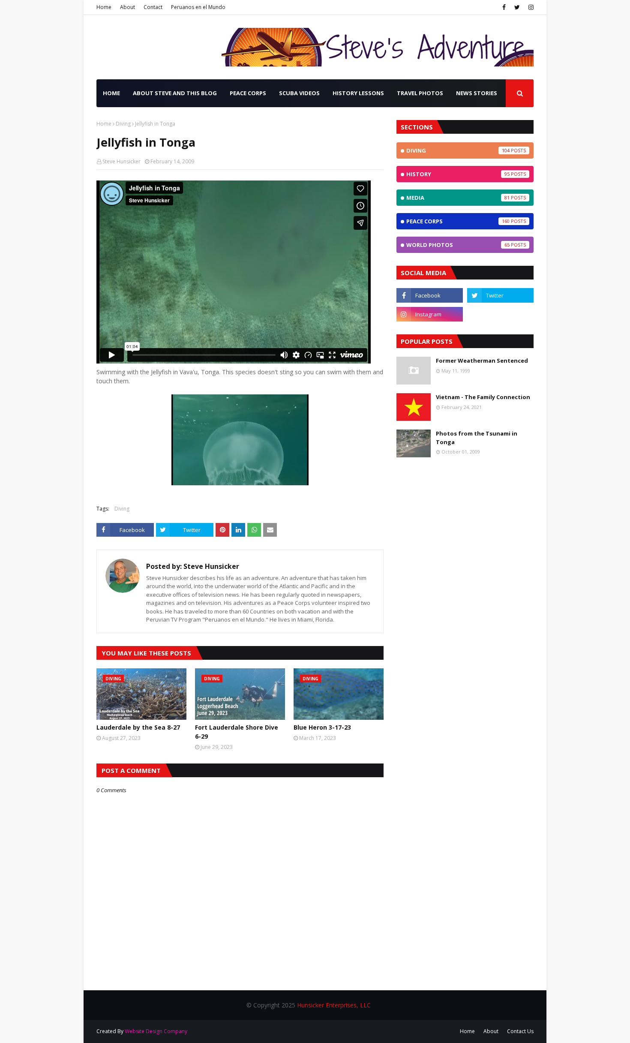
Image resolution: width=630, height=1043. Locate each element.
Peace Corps (458, 221)
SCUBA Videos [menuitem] (299, 93)
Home (103, 7)
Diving (123, 123)
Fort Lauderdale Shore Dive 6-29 (236, 731)
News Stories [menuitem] (476, 93)
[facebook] (504, 7)
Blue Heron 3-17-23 (322, 727)
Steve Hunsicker (121, 161)
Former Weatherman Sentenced (482, 360)
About (127, 7)
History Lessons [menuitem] (358, 93)
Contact (153, 7)
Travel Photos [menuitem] (420, 93)
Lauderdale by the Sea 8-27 (138, 727)
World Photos (458, 245)
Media (458, 197)
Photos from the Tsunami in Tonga (476, 438)
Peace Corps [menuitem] (248, 93)
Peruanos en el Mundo (198, 7)
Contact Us (520, 1031)
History (458, 174)
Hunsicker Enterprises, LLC (334, 1005)
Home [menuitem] (111, 93)
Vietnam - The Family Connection (483, 397)
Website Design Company (156, 1031)
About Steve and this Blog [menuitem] (175, 93)
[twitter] (517, 7)
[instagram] (530, 7)
